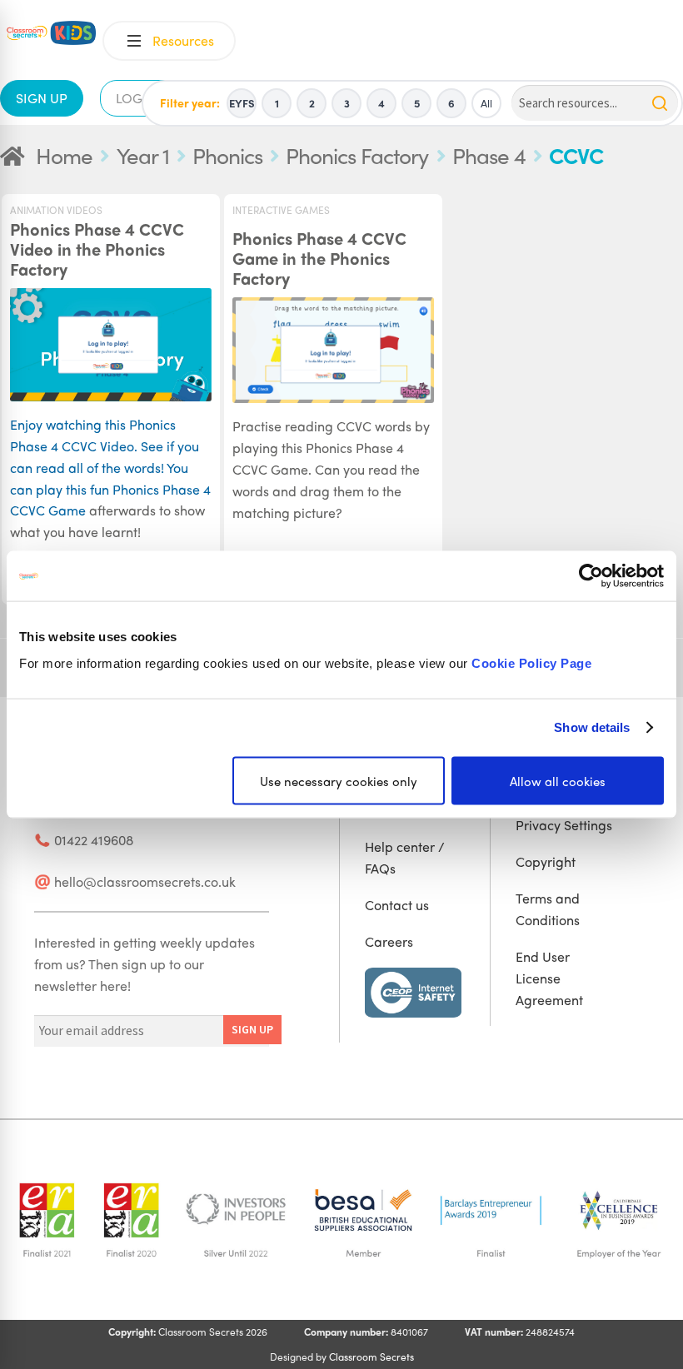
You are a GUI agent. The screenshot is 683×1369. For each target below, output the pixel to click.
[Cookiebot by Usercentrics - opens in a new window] (591, 576)
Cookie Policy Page (531, 662)
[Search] (660, 103)
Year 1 (143, 155)
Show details (592, 727)
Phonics (227, 155)
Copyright (546, 861)
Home (64, 155)
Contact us (397, 904)
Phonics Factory (357, 155)
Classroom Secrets (371, 1356)
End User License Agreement (549, 978)
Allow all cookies (558, 780)
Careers (389, 941)
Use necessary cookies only (338, 780)
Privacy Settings (564, 824)
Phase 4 (489, 155)
